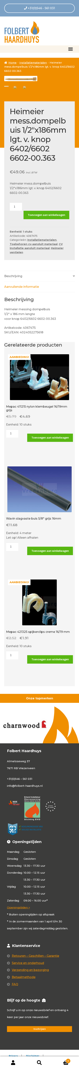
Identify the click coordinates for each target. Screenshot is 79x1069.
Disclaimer (32, 1056)
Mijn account (13, 1063)
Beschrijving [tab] (13, 276)
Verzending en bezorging (30, 970)
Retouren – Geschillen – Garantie (35, 956)
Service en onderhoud (28, 963)
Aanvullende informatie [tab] (21, 286)
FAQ (15, 984)
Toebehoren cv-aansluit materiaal (34, 244)
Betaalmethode (23, 977)
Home (12, 62)
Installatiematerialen (33, 62)
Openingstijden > (18, 907)
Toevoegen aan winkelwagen (46, 215)
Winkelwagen (61, 1059)
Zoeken (39, 1063)
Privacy (13, 1056)
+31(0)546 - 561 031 (41, 8)
